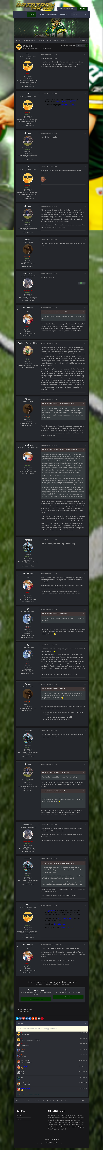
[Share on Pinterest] (42, 1018)
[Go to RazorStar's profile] (28, 283)
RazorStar (27, 273)
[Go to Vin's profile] (19, 47)
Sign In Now (68, 997)
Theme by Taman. (60, 1144)
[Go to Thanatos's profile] (28, 547)
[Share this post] (84, 54)
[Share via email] (39, 1018)
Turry (22, 1071)
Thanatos (28, 540)
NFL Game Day (46, 48)
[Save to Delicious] (29, 1018)
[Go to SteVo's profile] (28, 249)
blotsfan (27, 133)
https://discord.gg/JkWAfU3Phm (31, 1040)
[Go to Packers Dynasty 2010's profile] (28, 351)
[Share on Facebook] (20, 1018)
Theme (46, 1140)
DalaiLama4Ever (65, 403)
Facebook (20, 1116)
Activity (41, 14)
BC (27, 609)
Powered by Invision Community (46, 1144)
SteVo (28, 239)
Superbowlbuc (25, 1060)
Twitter (19, 1119)
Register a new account (36, 999)
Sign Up (82, 8)
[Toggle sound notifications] (86, 1024)
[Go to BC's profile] (28, 619)
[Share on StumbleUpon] (36, 1018)
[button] (82, 28)
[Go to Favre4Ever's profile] (28, 319)
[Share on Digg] (26, 1018)
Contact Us (55, 1140)
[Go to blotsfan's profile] (28, 141)
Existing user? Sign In (67, 8)
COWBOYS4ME (25, 1082)
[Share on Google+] (23, 1018)
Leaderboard (52, 14)
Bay (22, 1077)
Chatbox (63, 14)
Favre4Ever (28, 307)
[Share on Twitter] (17, 1018)
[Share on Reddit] (32, 1018)
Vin (26, 48)
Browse (31, 14)
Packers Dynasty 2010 (28, 343)
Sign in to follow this (69, 45)
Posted (49, 54)
